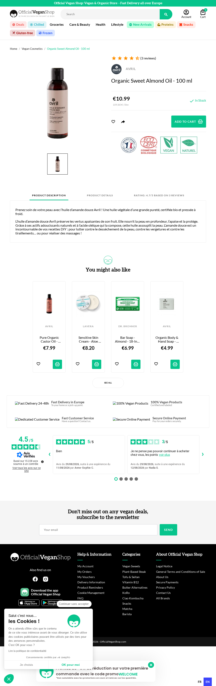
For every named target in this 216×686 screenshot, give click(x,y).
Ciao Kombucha (132, 598)
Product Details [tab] (100, 195)
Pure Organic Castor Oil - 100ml (49, 339)
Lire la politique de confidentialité (27, 651)
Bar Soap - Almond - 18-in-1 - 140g (127, 339)
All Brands (163, 598)
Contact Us (163, 593)
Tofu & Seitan (131, 577)
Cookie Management (90, 593)
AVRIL (130, 69)
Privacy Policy (165, 587)
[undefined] (42, 461)
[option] (200, 682)
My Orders (84, 571)
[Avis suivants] (203, 454)
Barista (127, 614)
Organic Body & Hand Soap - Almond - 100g (167, 339)
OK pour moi (71, 664)
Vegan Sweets (131, 566)
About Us (162, 577)
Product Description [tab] (49, 195)
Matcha (127, 609)
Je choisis (26, 664)
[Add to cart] (57, 364)
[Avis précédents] (49, 454)
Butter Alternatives (134, 587)
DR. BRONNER (127, 326)
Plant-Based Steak (134, 571)
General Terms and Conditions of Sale (180, 571)
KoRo (126, 593)
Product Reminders (90, 587)
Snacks (126, 603)
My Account (85, 566)
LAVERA (88, 326)
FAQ (80, 598)
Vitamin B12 (130, 582)
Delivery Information (91, 582)
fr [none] (199, 681)
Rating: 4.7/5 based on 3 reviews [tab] (159, 195)
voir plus (164, 454)
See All (108, 382)
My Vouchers (86, 577)
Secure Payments (167, 582)
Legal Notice (164, 566)
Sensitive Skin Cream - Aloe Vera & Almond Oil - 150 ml (88, 339)
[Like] (113, 122)
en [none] (208, 681)
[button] (9, 679)
